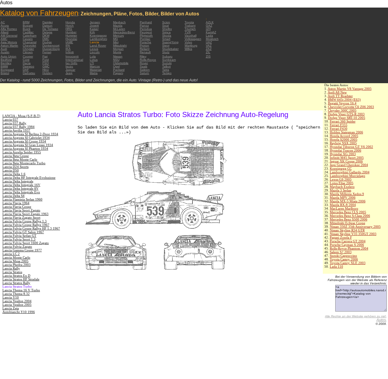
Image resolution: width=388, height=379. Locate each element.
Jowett (94, 25)
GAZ (209, 25)
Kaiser (94, 29)
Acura (5, 25)
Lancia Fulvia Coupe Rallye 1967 (25, 225)
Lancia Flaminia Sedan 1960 (22, 199)
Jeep (68, 73)
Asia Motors (9, 42)
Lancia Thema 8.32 (16, 294)
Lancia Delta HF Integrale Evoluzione (28, 177)
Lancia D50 (10, 170)
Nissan (117, 56)
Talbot (166, 66)
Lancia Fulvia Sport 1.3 (18, 239)
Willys (188, 49)
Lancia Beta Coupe (15, 156)
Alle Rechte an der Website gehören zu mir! (355, 316)
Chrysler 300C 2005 (342, 110)
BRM (26, 22)
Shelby (167, 29)
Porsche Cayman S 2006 (347, 245)
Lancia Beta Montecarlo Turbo (23, 163)
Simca (166, 32)
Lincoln (95, 52)
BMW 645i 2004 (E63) (344, 99)
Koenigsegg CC (341, 168)
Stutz (165, 52)
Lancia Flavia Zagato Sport (21, 217)
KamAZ (211, 32)
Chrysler (28, 49)
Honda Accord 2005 (344, 136)
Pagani (118, 73)
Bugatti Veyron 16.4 (342, 103)
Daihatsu (29, 73)
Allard (4, 32)
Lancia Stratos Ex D (16, 275)
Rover (144, 63)
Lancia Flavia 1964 (15, 203)
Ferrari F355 (338, 125)
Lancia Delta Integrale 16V (21, 185)
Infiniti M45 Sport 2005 (347, 157)
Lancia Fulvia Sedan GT (19, 235)
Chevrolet (29, 45)
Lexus (94, 49)
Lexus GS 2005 (341, 179)
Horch (69, 25)
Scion (166, 22)
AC (3, 22)
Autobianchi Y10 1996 (18, 312)
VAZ (209, 45)
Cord (26, 59)
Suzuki (167, 63)
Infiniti (69, 52)
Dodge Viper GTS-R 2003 (346, 114)
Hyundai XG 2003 (343, 154)
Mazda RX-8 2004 (343, 205)
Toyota (189, 22)
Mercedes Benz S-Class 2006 (350, 215)
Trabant (190, 25)
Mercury (118, 35)
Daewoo (28, 66)
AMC (4, 39)
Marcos (95, 66)
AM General (9, 35)
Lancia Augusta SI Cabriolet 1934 (26, 137)
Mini (116, 42)
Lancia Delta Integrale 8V (20, 188)
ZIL (208, 52)
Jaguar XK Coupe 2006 (346, 161)
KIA (92, 32)
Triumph (190, 29)
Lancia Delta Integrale (17, 181)
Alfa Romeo (9, 29)
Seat (165, 25)
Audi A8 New (337, 92)
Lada (209, 35)
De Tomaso (50, 29)
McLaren (119, 29)
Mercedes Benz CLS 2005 (348, 212)
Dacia (27, 63)
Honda (70, 22)
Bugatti (28, 25)
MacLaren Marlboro (344, 208)
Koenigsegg (98, 35)
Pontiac (145, 39)
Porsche (145, 42)
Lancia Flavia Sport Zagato (21, 210)
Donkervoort (50, 45)
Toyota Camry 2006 (344, 259)
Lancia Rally (11, 268)
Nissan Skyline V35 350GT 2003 (353, 234)
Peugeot (146, 32)
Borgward (7, 69)
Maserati (96, 69)
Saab (143, 66)
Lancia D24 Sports (15, 166)
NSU (116, 59)
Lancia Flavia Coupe (16, 206)
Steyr (165, 45)
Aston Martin (9, 45)
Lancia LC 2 (11, 254)
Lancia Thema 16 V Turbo (21, 290)
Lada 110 (336, 266)
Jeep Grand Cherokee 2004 (349, 165)
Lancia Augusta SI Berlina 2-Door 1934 (30, 134)
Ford (45, 59)
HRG (68, 29)
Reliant (144, 49)
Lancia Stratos (12, 272)
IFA (67, 45)
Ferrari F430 (338, 128)
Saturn (144, 73)
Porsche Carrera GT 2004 (348, 241)
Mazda (117, 25)
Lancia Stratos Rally (16, 283)
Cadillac (28, 32)
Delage (47, 32)
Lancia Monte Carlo (16, 257)
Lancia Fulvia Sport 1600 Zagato (25, 243)
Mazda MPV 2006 (343, 197)
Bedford (6, 59)
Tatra (165, 69)
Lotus (94, 59)
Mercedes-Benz (124, 32)
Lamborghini (98, 39)
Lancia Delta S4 (13, 196)
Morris (117, 52)
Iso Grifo (71, 63)
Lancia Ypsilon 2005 (17, 304)
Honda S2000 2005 (343, 139)
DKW (45, 35)
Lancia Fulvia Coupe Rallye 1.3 (24, 221)
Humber (70, 32)
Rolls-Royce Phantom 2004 (349, 248)
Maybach (119, 22)
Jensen (95, 22)
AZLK (210, 22)
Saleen (145, 69)
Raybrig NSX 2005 (343, 143)
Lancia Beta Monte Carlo (19, 159)
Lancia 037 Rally (14, 123)
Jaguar (70, 69)
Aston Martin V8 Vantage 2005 (350, 88)
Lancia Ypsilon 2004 (17, 301)
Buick (26, 29)
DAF (26, 69)
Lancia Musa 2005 (15, 261)
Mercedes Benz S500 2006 (348, 219)
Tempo (167, 73)
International (74, 59)
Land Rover (98, 45)
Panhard (146, 22)
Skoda (166, 35)
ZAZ (209, 49)
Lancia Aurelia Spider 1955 (21, 152)
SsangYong (170, 42)
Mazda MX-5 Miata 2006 (348, 201)
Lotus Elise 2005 (341, 183)
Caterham (29, 35)
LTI (92, 63)
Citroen (28, 52)
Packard (119, 69)
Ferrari (46, 52)
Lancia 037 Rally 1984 (18, 127)
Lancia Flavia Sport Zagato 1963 (25, 214)
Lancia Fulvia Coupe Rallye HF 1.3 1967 (31, 228)
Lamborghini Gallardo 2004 (350, 172)
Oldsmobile (121, 63)
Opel (116, 66)
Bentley (6, 63)
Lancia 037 (10, 119)
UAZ (209, 42)
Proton (144, 45)
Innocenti (72, 56)
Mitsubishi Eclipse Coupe (347, 223)
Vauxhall (190, 35)
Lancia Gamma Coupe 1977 (22, 250)
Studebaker (170, 49)
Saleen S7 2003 (341, 252)
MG (115, 39)
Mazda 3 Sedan (340, 190)
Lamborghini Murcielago (347, 176)
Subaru (167, 56)
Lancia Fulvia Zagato (17, 246)
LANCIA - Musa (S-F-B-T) (21, 116)
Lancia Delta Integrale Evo (21, 192)
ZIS (208, 56)
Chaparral (29, 42)
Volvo (188, 42)
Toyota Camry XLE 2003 (348, 263)
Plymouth (146, 35)
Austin (5, 52)
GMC (45, 66)
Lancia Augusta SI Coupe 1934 (24, 141)
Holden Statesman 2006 (346, 132)
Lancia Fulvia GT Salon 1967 (23, 232)
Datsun (47, 25)
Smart (166, 39)
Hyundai (71, 39)
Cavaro (28, 39)
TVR (188, 32)
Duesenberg (51, 49)
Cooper (28, 56)
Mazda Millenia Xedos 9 (347, 194)
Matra (94, 73)
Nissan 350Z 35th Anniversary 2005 (355, 226)
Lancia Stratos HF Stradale (20, 279)
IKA (68, 49)
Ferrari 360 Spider (343, 121)
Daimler (47, 22)
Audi (4, 49)
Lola (93, 56)
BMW (4, 66)
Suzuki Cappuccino (343, 255)
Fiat (45, 56)
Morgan (118, 49)
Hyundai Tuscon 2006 (345, 150)
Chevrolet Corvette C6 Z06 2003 (351, 107)
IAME (69, 42)
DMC (45, 39)
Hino (45, 69)
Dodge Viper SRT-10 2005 (346, 117)
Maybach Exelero (342, 186)
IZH (208, 29)
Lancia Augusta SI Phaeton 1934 (25, 148)
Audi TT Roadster (340, 96)
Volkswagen (193, 39)
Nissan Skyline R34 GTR (347, 230)
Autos (381, 320)
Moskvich (212, 39)
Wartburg (191, 45)
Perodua (146, 29)
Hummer (71, 35)
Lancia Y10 (10, 297)
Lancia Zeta (10, 308)
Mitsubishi (120, 45)
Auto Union (8, 56)
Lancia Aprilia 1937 (16, 130)
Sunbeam (169, 59)
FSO (45, 63)
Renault (145, 52)
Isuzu (69, 66)
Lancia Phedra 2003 (16, 264)
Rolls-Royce (148, 59)
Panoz (144, 25)
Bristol (5, 73)
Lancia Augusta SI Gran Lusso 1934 (27, 145)
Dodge (47, 42)
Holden (47, 73)
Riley (143, 56)
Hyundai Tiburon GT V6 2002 (351, 147)
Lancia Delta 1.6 (13, 174)
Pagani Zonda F (341, 237)
